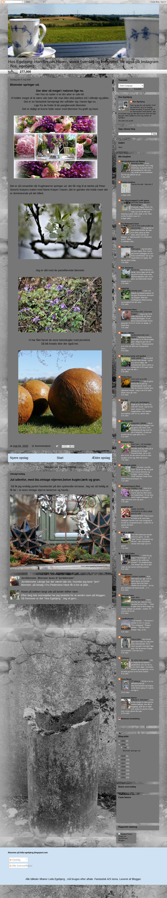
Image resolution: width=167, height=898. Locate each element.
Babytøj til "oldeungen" (140, 700)
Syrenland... (136, 556)
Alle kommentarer (21, 865)
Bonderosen (126, 574)
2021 (123, 741)
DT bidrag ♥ (136, 681)
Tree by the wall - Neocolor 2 (142, 184)
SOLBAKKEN (127, 421)
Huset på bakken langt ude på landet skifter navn (49, 591)
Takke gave (135, 249)
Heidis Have (126, 377)
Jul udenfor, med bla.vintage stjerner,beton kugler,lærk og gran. (55, 479)
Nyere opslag (19, 458)
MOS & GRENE (127, 532)
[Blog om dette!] (65, 446)
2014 (123, 770)
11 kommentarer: (42, 445)
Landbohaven (127, 618)
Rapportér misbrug (127, 827)
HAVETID (125, 289)
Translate (138, 89)
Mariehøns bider (137, 163)
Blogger (136, 879)
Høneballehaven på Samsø (133, 161)
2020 (123, 744)
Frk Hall (124, 400)
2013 (123, 774)
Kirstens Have (127, 442)
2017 (123, 763)
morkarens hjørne (129, 698)
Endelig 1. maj (136, 488)
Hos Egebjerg (139, 102)
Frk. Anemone (127, 268)
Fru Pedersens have (130, 224)
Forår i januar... (137, 358)
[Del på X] (68, 446)
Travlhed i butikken (138, 576)
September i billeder (139, 423)
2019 (123, 756)
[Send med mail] (63, 446)
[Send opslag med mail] (57, 445)
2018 (123, 760)
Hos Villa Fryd (127, 247)
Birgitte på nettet (128, 465)
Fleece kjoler (136, 639)
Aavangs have (127, 595)
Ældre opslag (101, 458)
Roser (133, 467)
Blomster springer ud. (25, 84)
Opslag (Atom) (67, 467)
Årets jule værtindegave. (140, 402)
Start (60, 458)
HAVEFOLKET (127, 507)
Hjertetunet (126, 637)
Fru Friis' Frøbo (128, 553)
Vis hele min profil (125, 121)
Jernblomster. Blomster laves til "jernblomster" (47, 578)
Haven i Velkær (127, 333)
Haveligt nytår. (136, 291)
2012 (123, 777)
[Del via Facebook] (70, 446)
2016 (123, 767)
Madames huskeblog (130, 719)
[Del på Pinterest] (73, 446)
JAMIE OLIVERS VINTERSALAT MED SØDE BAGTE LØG (141, 511)
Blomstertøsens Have (130, 486)
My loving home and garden (133, 356)
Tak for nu (135, 270)
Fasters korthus (128, 182)
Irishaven (125, 658)
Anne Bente (126, 679)
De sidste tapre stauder (140, 660)
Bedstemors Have (129, 309)
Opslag (15, 859)
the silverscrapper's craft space (135, 200)
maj (125, 747)
